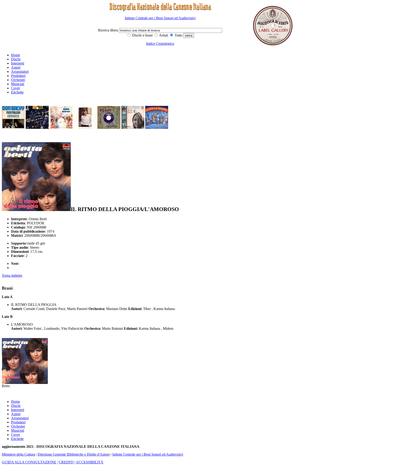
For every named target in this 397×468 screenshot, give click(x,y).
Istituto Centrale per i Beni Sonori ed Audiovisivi (160, 18)
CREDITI (66, 462)
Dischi (15, 59)
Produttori (18, 76)
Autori (15, 67)
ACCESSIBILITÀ (89, 462)
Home (15, 55)
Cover (15, 88)
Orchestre (18, 80)
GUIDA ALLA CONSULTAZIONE (29, 462)
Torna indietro (12, 275)
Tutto (178, 35)
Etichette (17, 92)
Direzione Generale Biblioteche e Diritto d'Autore (74, 454)
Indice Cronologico (160, 43)
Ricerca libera (108, 30)
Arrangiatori (20, 71)
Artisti (163, 35)
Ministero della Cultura (18, 454)
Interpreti (17, 63)
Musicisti (17, 84)
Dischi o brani (142, 35)
